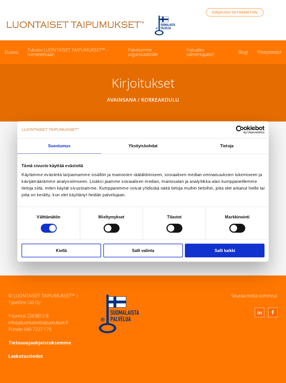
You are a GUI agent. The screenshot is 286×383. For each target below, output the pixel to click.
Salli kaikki (224, 250)
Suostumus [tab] (59, 145)
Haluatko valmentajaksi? (200, 52)
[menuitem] (11, 52)
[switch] (112, 228)
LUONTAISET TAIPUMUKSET (75, 24)
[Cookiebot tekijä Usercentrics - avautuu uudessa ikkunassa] (240, 129)
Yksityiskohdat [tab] (143, 145)
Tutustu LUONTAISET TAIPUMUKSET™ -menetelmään (67, 52)
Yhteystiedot (269, 52)
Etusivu (11, 52)
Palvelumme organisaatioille (143, 52)
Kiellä (61, 250)
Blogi (243, 52)
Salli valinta (143, 250)
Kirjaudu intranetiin (235, 12)
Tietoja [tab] (226, 145)
